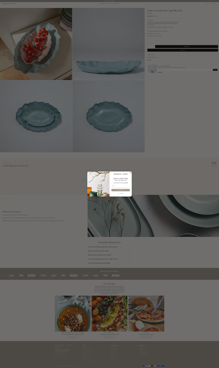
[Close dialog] (130, 172)
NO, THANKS (120, 193)
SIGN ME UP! (120, 190)
